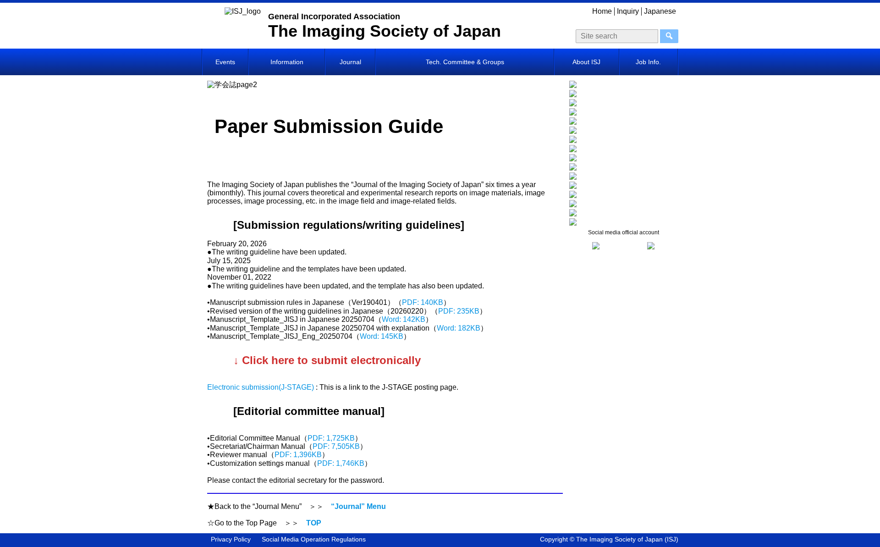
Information (286, 62)
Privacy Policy (231, 539)
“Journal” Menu (358, 506)
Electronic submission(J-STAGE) (261, 387)
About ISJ (586, 62)
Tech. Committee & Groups (465, 62)
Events (225, 62)
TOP (313, 523)
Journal (350, 62)
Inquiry (628, 11)
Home (602, 11)
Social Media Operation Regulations (314, 539)
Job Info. (648, 62)
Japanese (660, 11)
